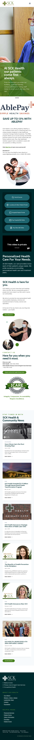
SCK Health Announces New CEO (16, 604)
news (6, 481)
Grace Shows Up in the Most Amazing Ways (14, 445)
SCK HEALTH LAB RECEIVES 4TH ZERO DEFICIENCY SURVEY (16, 642)
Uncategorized (8, 441)
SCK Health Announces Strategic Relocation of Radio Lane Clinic (16, 525)
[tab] (15, 97)
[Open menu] (29, 3)
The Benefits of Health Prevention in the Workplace (17, 565)
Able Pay (8, 147)
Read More (8, 456)
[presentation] (17, 431)
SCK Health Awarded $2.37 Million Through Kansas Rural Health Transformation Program (16, 485)
